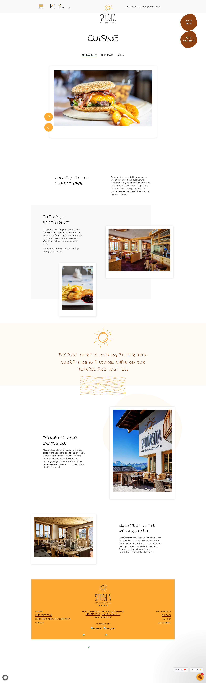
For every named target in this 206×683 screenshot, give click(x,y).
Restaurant (89, 55)
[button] (41, 6)
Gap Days (166, 615)
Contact (39, 622)
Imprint (39, 611)
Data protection (43, 615)
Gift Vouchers (189, 39)
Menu (121, 55)
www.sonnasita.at (102, 617)
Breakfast (107, 55)
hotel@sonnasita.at (151, 6)
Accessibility (164, 622)
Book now (188, 22)
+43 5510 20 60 (133, 6)
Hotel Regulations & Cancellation (52, 619)
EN (69, 7)
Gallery (167, 619)
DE (63, 7)
